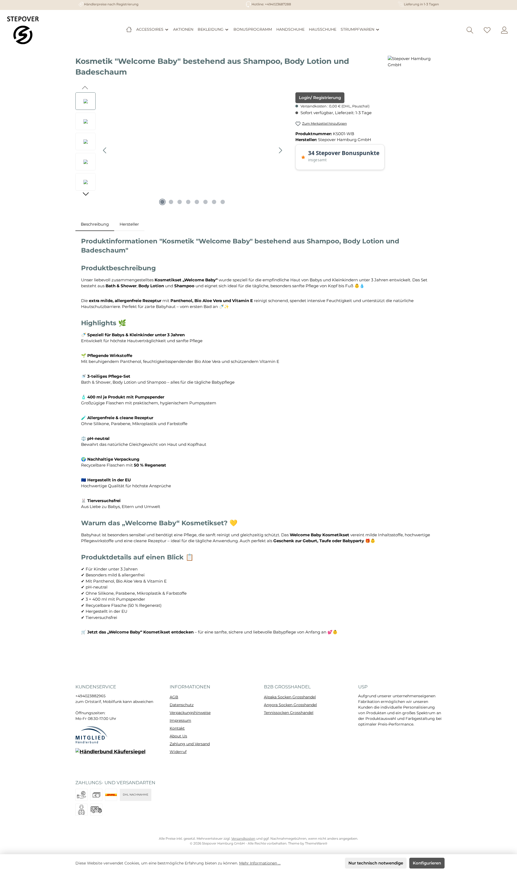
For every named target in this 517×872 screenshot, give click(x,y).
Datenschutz (182, 704)
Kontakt (177, 728)
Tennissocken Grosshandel (288, 712)
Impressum (180, 720)
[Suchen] (470, 30)
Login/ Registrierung (320, 97)
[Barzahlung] (96, 795)
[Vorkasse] (81, 795)
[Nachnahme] (96, 810)
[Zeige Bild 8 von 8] (223, 202)
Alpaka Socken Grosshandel (290, 697)
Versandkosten (243, 838)
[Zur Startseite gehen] (22, 30)
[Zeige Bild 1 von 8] (162, 202)
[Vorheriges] (105, 150)
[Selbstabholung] (81, 810)
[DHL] (111, 795)
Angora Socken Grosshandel (290, 704)
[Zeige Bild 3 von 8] (179, 202)
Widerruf (178, 751)
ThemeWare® (316, 843)
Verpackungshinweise (190, 712)
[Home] (128, 29)
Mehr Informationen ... (260, 863)
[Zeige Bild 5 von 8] (197, 202)
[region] (180, 150)
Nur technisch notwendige (375, 863)
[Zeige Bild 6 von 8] (205, 202)
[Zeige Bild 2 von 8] (171, 202)
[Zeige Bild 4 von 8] (188, 202)
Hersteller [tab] (129, 224)
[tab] (94, 224)
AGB (174, 697)
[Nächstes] (280, 150)
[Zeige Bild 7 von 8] (214, 202)
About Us (178, 736)
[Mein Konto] (504, 30)
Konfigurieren (427, 863)
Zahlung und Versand (190, 743)
